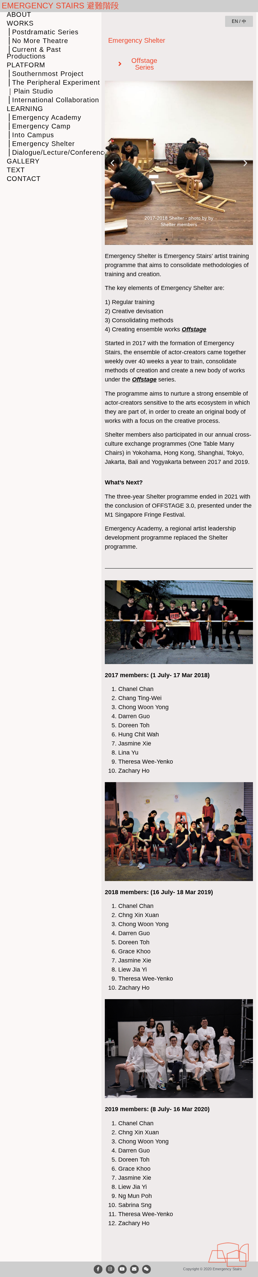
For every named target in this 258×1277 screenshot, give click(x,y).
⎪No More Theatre (37, 40)
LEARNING (25, 108)
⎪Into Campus (30, 135)
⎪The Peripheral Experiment (53, 82)
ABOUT (19, 14)
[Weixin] (146, 1269)
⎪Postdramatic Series (43, 32)
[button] (112, 163)
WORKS (20, 23)
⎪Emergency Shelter (41, 143)
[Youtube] (122, 1269)
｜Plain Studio (30, 91)
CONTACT (24, 178)
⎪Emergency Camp (39, 126)
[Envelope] (134, 1269)
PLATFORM (26, 65)
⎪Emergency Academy (44, 117)
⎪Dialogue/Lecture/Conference (54, 152)
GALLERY (23, 161)
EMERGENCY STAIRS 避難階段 (60, 5)
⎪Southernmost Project (45, 73)
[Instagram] (110, 1269)
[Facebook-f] (98, 1269)
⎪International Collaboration (53, 100)
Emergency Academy (133, 528)
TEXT (16, 170)
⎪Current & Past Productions (34, 53)
